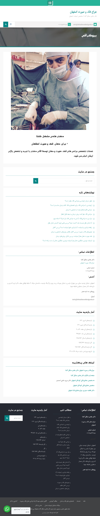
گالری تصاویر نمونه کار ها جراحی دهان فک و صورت (33, 501)
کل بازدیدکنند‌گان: (86, 347)
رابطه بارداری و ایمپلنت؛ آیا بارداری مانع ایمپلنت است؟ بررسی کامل (72, 227)
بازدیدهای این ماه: (86, 334)
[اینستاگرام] (10, 24)
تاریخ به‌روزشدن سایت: (85, 351)
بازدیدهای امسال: (86, 338)
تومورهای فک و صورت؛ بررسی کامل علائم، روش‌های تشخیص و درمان (71, 232)
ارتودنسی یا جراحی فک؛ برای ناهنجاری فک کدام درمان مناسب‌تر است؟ (71, 205)
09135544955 (62, 25)
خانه (84, 501)
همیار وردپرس (45, 513)
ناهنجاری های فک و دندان (67, 501)
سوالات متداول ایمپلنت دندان (52, 505)
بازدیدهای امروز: (87, 320)
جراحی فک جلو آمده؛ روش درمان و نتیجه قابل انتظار (76, 214)
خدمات (78, 501)
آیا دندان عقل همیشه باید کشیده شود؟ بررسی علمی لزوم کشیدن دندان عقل (70, 223)
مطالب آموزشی (53, 501)
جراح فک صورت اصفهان (87, 263)
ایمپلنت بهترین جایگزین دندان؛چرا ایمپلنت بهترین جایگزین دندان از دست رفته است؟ (67, 241)
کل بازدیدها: (88, 343)
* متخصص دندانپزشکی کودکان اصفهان (82, 380)
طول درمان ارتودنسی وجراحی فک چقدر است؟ (78, 201)
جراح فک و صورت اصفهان (83, 12)
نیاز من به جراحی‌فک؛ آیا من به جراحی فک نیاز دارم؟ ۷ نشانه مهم (72, 219)
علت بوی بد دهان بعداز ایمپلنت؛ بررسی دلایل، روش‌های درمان (74, 236)
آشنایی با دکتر (13, 501)
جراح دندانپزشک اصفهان (75, 390)
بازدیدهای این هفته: (86, 329)
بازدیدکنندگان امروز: (86, 325)
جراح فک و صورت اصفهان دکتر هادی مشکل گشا (79, 370)
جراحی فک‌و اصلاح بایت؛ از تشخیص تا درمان (79, 210)
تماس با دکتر (38, 505)
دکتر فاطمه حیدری (88, 390)
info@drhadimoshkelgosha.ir (83, 25)
